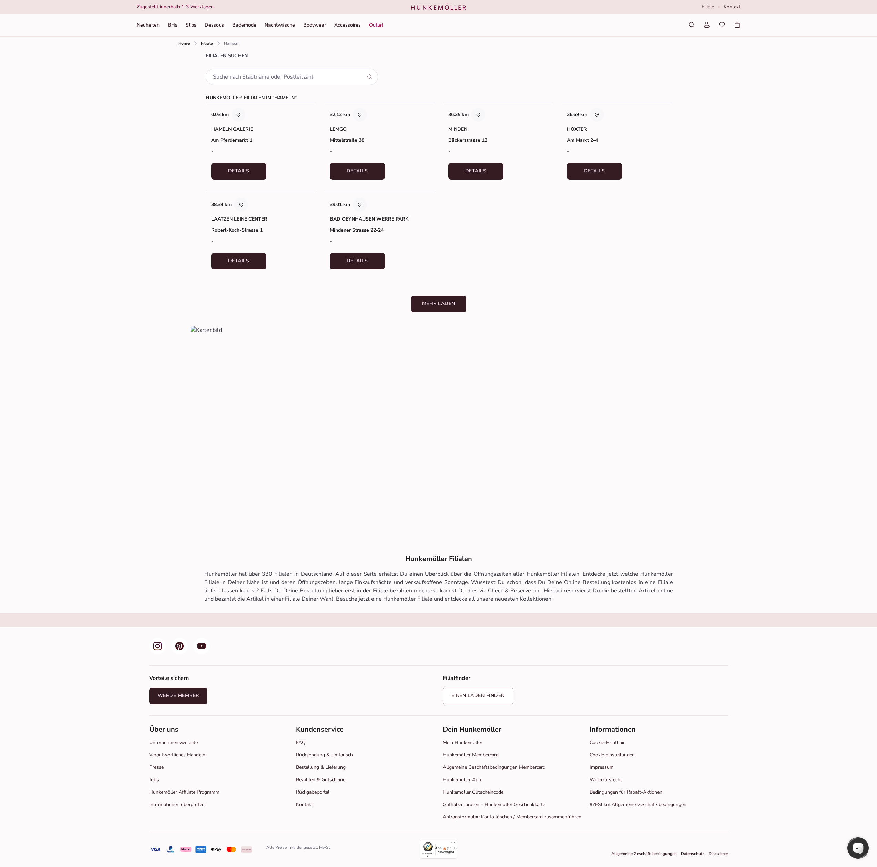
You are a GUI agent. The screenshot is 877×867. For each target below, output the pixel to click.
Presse (156, 767)
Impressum (602, 767)
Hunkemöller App (462, 779)
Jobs (154, 779)
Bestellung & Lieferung (321, 767)
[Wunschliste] (722, 25)
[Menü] (453, 844)
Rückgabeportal (312, 792)
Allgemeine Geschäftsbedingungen (644, 853)
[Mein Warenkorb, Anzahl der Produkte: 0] (737, 25)
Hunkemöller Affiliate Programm (184, 792)
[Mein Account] (707, 25)
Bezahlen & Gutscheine (320, 779)
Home (184, 43)
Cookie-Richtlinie (607, 742)
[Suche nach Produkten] (691, 25)
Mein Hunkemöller (462, 742)
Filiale (708, 6)
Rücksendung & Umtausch (324, 755)
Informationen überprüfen (177, 804)
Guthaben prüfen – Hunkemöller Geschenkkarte (494, 804)
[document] (263, 6)
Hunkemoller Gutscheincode (473, 792)
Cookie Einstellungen (612, 755)
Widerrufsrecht (606, 779)
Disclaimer (718, 853)
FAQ (301, 742)
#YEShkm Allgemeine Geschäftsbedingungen (638, 804)
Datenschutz (692, 853)
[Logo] (438, 7)
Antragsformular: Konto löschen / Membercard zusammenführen (512, 817)
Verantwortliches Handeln (177, 755)
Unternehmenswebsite (173, 742)
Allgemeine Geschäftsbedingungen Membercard (494, 767)
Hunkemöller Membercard (471, 755)
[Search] (369, 76)
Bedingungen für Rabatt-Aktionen (626, 792)
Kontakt (732, 6)
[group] (263, 6)
